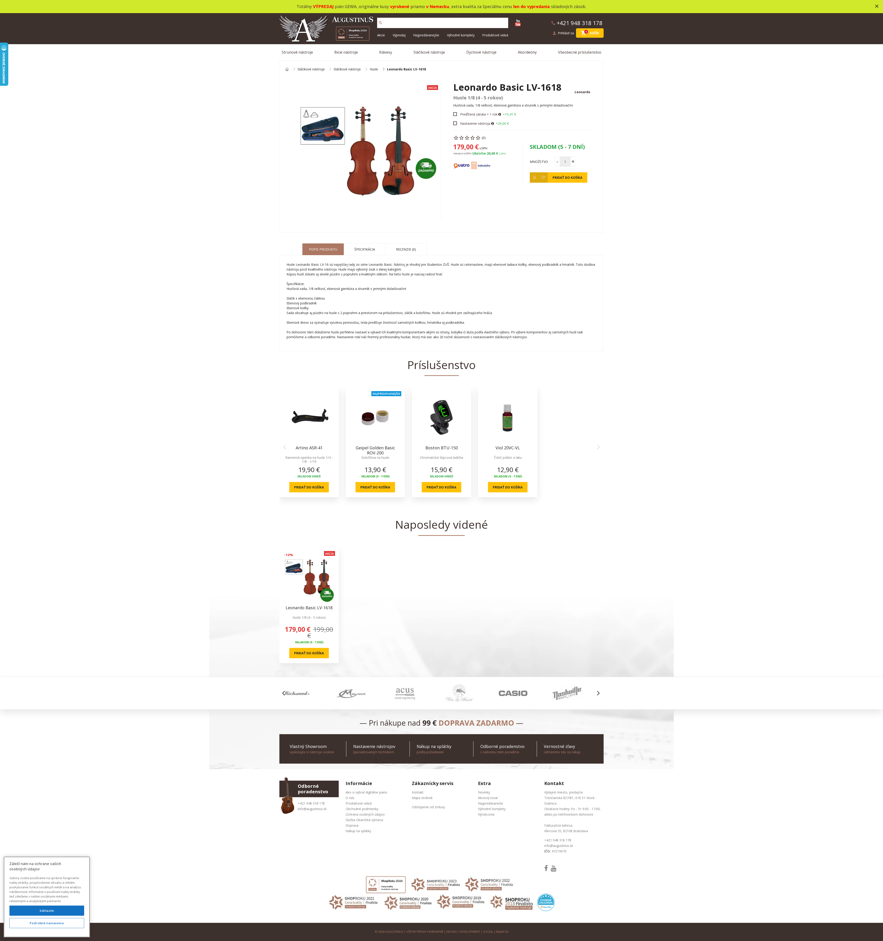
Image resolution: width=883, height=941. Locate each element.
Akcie (381, 35)
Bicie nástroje (346, 52)
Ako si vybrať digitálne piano (366, 792)
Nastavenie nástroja (475, 123)
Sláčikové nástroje (429, 52)
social (488, 932)
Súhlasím (47, 911)
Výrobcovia (486, 814)
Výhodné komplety (461, 35)
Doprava (352, 825)
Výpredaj (399, 35)
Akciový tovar (488, 798)
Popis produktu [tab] (323, 249)
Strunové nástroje (297, 52)
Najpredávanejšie (426, 35)
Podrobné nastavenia (47, 923)
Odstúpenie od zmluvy (428, 807)
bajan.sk (502, 932)
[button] (285, 693)
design (451, 932)
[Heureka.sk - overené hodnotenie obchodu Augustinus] (546, 902)
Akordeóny (527, 52)
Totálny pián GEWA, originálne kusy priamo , (374, 6)
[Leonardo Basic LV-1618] (360, 151)
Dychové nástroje (481, 52)
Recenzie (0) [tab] (406, 249)
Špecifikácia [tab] (364, 249)
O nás (350, 798)
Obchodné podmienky (362, 809)
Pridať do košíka (567, 177)
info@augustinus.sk (312, 809)
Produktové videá (495, 35)
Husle (374, 69)
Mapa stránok (422, 798)
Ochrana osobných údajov (365, 814)
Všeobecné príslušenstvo (579, 52)
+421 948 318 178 (311, 803)
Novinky (484, 792)
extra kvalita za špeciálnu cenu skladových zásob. (518, 6)
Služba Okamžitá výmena (364, 820)
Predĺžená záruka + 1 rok (478, 114)
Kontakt (418, 792)
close (877, 6)
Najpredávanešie (490, 803)
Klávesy (385, 52)
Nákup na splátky (358, 831)
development (470, 932)
